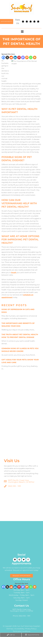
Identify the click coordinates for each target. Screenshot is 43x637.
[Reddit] (11, 57)
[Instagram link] (28, 560)
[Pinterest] (19, 57)
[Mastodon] (23, 57)
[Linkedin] (15, 57)
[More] (34, 57)
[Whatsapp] (30, 57)
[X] (7, 57)
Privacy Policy (30, 629)
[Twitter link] (24, 560)
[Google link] (19, 560)
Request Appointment (21, 576)
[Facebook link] (15, 560)
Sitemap (9, 629)
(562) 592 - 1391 (14, 486)
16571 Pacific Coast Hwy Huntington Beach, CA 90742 (21, 481)
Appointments (33, 635)
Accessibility (19, 629)
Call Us (12, 635)
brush (13, 272)
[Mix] (27, 57)
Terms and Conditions (21, 631)
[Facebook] (3, 57)
